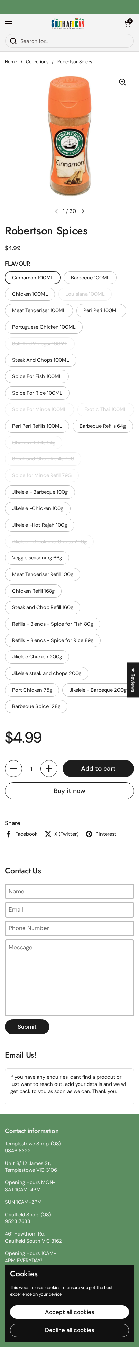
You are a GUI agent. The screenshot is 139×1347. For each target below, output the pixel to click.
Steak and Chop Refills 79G (43, 458)
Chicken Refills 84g (33, 442)
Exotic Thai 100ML (105, 409)
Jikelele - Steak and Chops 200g (49, 541)
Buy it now (69, 791)
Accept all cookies (69, 1312)
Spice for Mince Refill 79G (42, 475)
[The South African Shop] (67, 23)
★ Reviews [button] (133, 680)
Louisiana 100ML (85, 294)
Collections (37, 62)
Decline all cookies (69, 1330)
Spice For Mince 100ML (39, 409)
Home (11, 62)
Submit (27, 1026)
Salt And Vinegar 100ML (39, 343)
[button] (127, 23)
